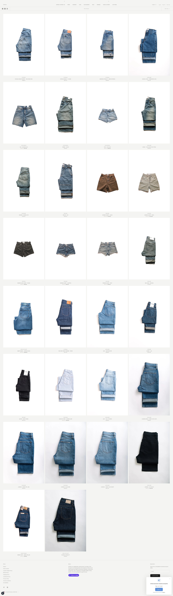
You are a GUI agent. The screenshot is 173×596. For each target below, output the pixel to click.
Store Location (6, 568)
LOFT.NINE (114, 4)
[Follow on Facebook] (4, 587)
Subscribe (155, 575)
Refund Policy (6, 572)
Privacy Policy (6, 578)
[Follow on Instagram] (7, 587)
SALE (93, 4)
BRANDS (98, 4)
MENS (69, 4)
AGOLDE (23, 281)
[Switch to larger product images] (2, 9)
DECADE (65, 213)
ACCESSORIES (86, 4)
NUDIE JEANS (24, 553)
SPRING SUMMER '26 (60, 4)
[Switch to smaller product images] (5, 9)
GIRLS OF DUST (24, 349)
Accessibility (5, 582)
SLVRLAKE (149, 77)
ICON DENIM (23, 145)
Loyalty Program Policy (7, 570)
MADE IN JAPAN (106, 4)
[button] (2, 593)
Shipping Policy (6, 574)
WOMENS (74, 4)
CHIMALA (24, 77)
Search (4, 566)
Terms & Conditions (7, 580)
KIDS (80, 4)
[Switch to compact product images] (7, 9)
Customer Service (6, 576)
